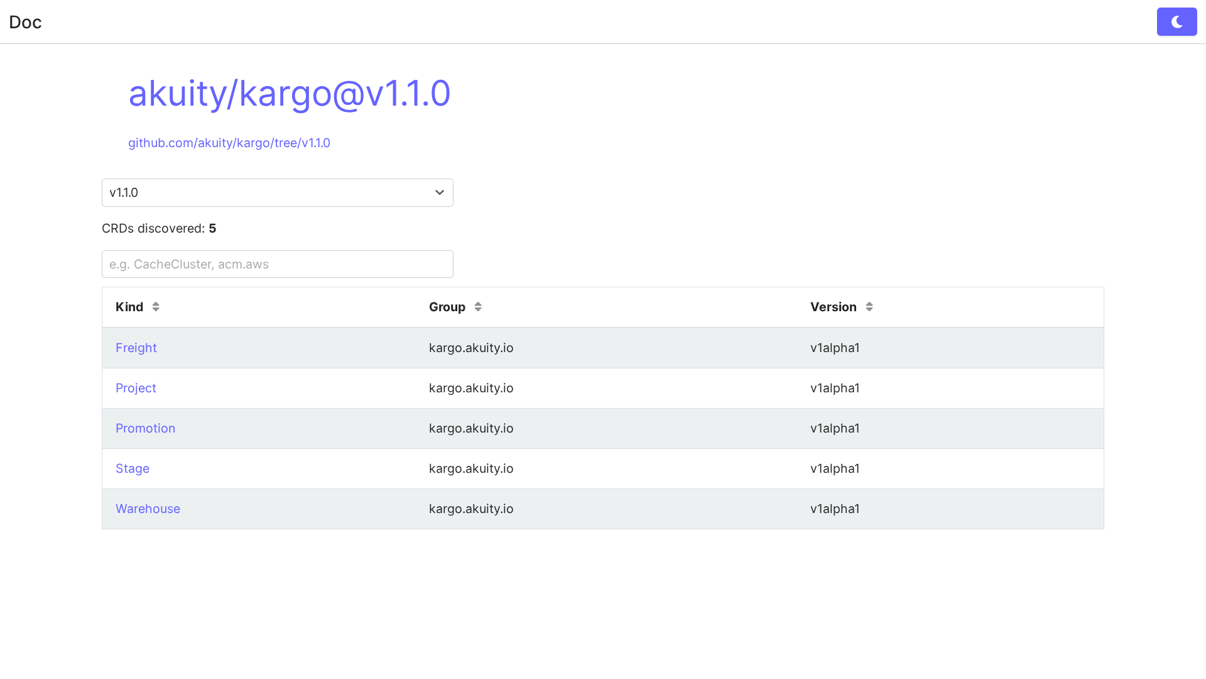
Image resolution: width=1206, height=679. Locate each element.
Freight (136, 347)
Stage (132, 468)
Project (136, 387)
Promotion (145, 428)
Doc (25, 22)
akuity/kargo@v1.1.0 (290, 93)
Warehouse (148, 508)
